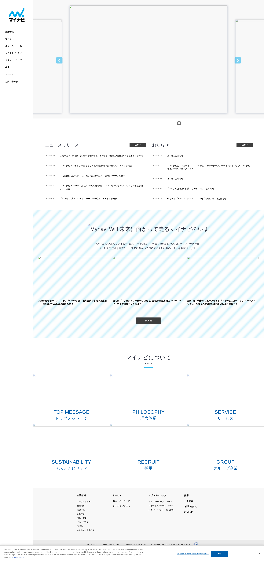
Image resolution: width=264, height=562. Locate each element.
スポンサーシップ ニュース (160, 501)
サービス (9, 39)
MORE (137, 145)
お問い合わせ (11, 81)
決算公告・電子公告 (85, 530)
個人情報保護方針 (157, 545)
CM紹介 (80, 526)
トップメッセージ (84, 501)
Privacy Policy (18, 557)
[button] (59, 60)
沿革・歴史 (82, 518)
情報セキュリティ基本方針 (135, 545)
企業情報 (9, 31)
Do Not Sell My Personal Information (193, 554)
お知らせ (188, 512)
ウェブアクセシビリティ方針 (179, 545)
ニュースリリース (13, 46)
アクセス (9, 74)
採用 (7, 67)
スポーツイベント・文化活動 (161, 510)
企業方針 (81, 514)
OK (219, 554)
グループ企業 (83, 522)
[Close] (260, 553)
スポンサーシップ (13, 60)
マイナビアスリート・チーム (161, 506)
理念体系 (81, 510)
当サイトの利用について (111, 545)
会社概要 (81, 506)
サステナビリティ (13, 53)
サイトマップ (92, 545)
